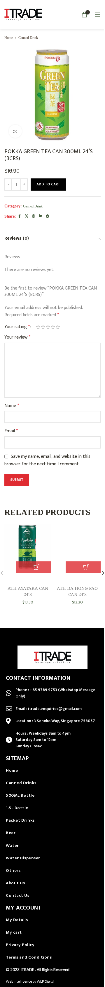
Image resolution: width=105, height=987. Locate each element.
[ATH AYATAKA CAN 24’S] (27, 548)
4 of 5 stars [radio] (52, 327)
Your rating (17, 327)
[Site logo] (23, 14)
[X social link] (26, 216)
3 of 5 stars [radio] (48, 327)
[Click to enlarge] (15, 131)
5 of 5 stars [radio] (57, 327)
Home (8, 38)
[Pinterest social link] (33, 216)
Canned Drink (28, 38)
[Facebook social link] (19, 216)
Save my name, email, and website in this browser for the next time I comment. (47, 460)
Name (11, 406)
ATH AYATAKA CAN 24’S (28, 591)
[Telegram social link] (47, 216)
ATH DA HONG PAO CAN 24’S (77, 591)
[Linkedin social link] (40, 216)
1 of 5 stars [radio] (38, 327)
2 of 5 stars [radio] (43, 327)
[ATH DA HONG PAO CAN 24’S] (77, 548)
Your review (17, 337)
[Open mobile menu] (98, 14)
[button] (36, 567)
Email (11, 431)
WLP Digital (45, 981)
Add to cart (48, 184)
